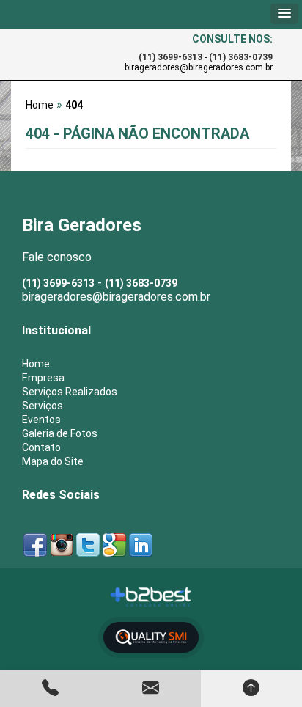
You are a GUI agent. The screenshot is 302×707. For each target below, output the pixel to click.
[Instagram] (61, 543)
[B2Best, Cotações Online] (151, 597)
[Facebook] (35, 543)
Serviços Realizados (69, 392)
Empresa (43, 378)
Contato (41, 447)
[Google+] (114, 543)
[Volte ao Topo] (251, 688)
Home (36, 364)
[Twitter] (88, 543)
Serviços (42, 405)
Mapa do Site (53, 461)
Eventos (41, 419)
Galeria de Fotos (59, 433)
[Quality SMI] (151, 637)
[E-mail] (150, 688)
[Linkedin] (140, 543)
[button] (284, 14)
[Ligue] (50, 688)
